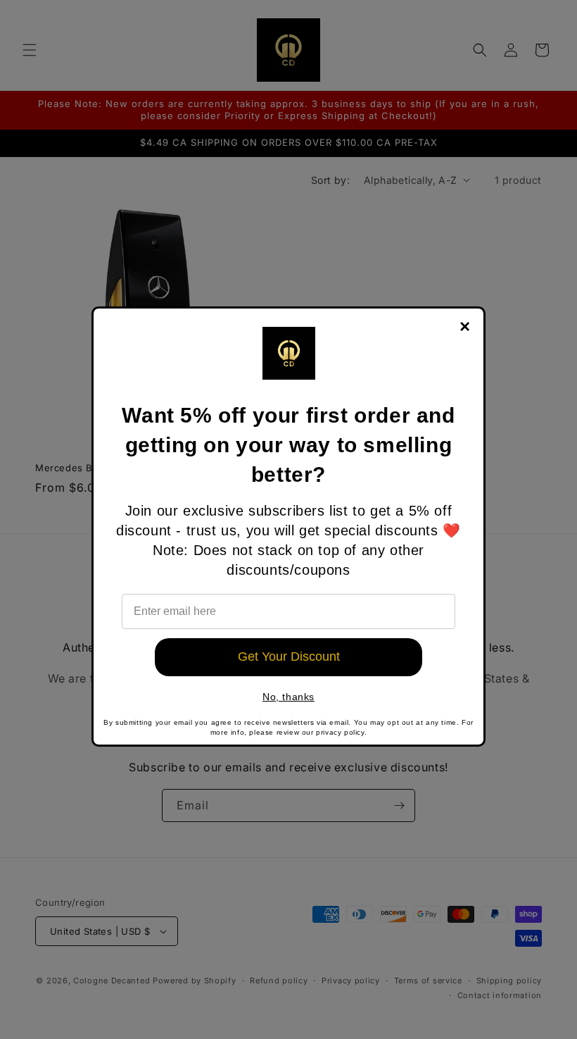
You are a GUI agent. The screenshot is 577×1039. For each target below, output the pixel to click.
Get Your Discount (289, 656)
